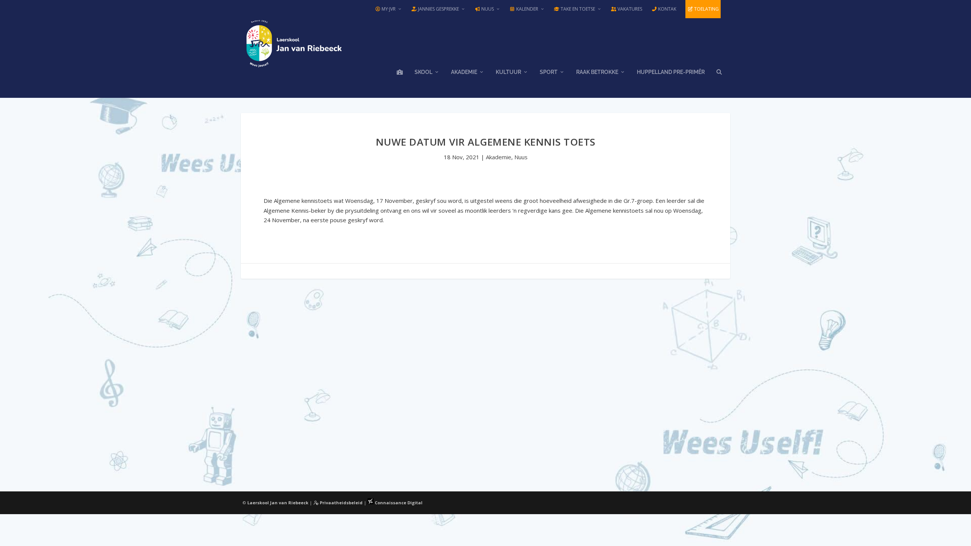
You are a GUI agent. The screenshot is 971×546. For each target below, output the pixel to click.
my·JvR (388, 9)
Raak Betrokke (597, 72)
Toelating (706, 9)
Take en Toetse (577, 9)
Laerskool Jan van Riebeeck (277, 502)
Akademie (464, 72)
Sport (549, 72)
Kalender (526, 9)
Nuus (487, 9)
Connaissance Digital (398, 502)
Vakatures (629, 9)
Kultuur (508, 72)
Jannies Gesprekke (438, 9)
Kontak (666, 9)
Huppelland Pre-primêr (671, 72)
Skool (423, 72)
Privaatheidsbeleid (341, 502)
